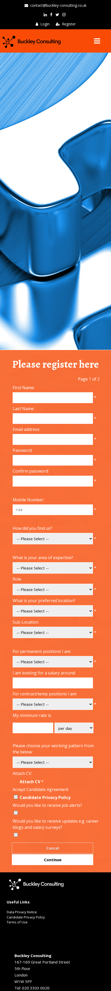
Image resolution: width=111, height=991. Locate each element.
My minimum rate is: (32, 715)
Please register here (55, 364)
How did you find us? (32, 528)
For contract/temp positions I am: (45, 694)
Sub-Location (25, 622)
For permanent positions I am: (42, 651)
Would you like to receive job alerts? (47, 805)
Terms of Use (17, 922)
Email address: (26, 429)
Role (17, 579)
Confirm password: (31, 471)
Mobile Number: (28, 500)
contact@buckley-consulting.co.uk (58, 5)
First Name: (24, 387)
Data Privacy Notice (22, 912)
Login (45, 24)
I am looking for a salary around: (44, 673)
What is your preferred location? (44, 600)
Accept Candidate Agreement (40, 789)
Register (69, 24)
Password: (22, 450)
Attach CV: (22, 773)
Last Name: (23, 408)
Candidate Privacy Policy (45, 797)
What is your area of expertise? (43, 557)
